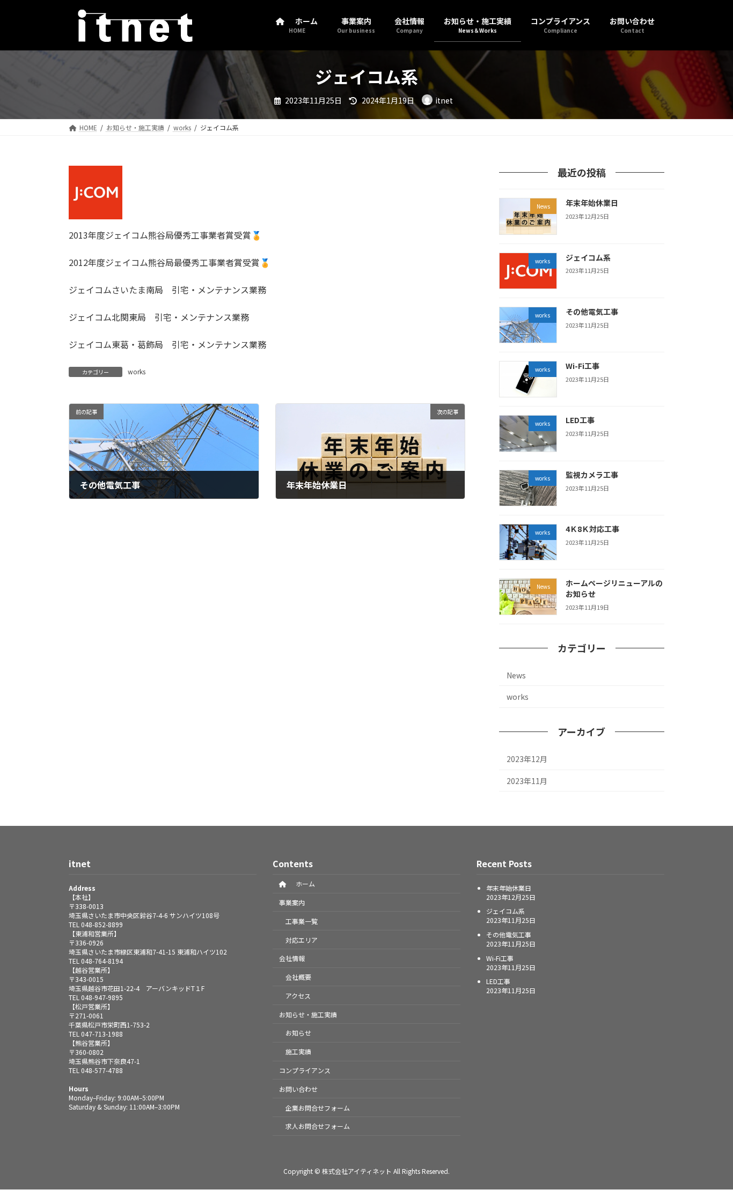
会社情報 (292, 958)
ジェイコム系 (588, 257)
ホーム (302, 883)
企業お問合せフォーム (317, 1107)
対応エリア (301, 939)
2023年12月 (527, 758)
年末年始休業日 (592, 202)
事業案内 (292, 902)
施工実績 (298, 1051)
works (136, 371)
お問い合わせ (298, 1088)
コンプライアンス (305, 1070)
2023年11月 (527, 780)
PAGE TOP (707, 1144)
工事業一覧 (301, 921)
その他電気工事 (592, 311)
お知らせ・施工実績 (308, 1014)
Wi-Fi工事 (582, 365)
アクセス (298, 995)
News (516, 674)
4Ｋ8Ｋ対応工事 (592, 528)
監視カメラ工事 (592, 474)
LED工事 (580, 420)
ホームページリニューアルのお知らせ (614, 588)
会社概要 (298, 976)
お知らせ (298, 1032)
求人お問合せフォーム (317, 1125)
